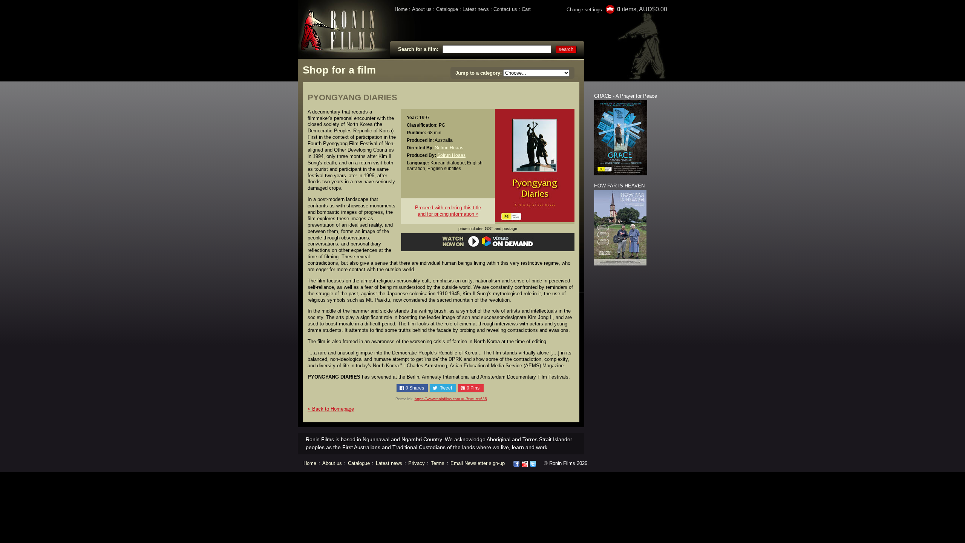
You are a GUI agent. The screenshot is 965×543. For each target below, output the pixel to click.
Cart (526, 9)
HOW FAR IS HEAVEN (619, 186)
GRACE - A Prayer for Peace (625, 96)
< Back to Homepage (331, 409)
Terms (437, 463)
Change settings (584, 9)
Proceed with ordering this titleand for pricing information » (448, 211)
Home (401, 9)
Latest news (476, 9)
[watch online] (488, 245)
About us (422, 9)
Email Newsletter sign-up (477, 463)
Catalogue (447, 9)
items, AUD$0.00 (642, 9)
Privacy (416, 463)
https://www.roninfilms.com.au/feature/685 (451, 399)
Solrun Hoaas (449, 147)
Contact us (505, 9)
